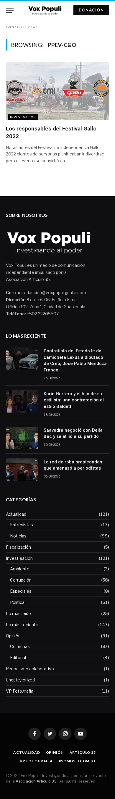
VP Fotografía (19, 691)
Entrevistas (21, 524)
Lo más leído (18, 613)
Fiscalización (18, 547)
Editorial (18, 657)
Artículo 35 (83, 752)
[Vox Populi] (45, 10)
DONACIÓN (91, 10)
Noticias (18, 535)
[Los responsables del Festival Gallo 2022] (57, 91)
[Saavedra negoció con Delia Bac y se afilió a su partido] (22, 438)
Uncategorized (20, 679)
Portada (12, 27)
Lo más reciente (22, 624)
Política (17, 602)
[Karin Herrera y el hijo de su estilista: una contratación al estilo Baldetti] (22, 401)
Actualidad (16, 514)
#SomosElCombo (77, 761)
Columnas (20, 646)
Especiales (21, 591)
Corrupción (21, 579)
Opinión (13, 635)
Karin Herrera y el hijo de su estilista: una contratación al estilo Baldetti (74, 400)
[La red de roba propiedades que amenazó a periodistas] (22, 469)
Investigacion (23, 117)
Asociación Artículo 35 (36, 781)
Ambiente (19, 568)
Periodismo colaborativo (30, 668)
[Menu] (10, 10)
